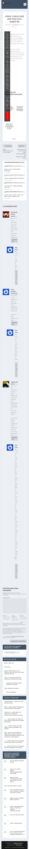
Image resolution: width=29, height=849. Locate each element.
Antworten (14, 240)
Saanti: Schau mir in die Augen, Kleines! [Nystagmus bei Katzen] (13, 727)
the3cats (16, 249)
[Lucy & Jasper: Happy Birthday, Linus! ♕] (14, 183)
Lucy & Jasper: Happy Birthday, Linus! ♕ (13, 186)
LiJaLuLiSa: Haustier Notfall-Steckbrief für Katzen (14, 683)
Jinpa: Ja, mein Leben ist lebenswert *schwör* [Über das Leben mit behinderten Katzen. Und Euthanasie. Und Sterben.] (14, 735)
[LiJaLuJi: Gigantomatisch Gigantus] (14, 175)
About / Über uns (9, 663)
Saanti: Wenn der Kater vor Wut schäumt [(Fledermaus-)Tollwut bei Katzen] (13, 713)
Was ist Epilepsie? (11, 692)
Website (21, 616)
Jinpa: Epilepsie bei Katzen (11, 688)
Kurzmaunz (7, 667)
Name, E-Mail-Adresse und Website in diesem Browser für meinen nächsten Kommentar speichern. (14, 623)
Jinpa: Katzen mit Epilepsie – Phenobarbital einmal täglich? (14, 707)
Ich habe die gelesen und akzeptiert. (13, 637)
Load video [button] (7, 116)
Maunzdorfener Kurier (14, 214)
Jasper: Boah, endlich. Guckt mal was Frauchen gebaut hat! (13, 195)
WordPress (19, 845)
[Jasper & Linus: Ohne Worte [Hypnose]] (14, 166)
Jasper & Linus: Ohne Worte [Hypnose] (12, 169)
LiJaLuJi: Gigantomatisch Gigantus (14, 178)
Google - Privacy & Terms (7, 92)
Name (5, 616)
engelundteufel (8, 701)
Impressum (8, 847)
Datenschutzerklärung (18, 636)
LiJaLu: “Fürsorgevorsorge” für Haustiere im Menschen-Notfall (13, 678)
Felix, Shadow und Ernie (14, 292)
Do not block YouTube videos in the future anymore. (7, 103)
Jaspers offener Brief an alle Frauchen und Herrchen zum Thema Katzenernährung (14, 672)
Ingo (5, 732)
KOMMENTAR (6, 597)
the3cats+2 (7, 712)
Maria (5, 707)
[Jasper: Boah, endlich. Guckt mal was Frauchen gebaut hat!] (14, 192)
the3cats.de (16, 24)
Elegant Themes (18, 843)
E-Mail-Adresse (14, 616)
